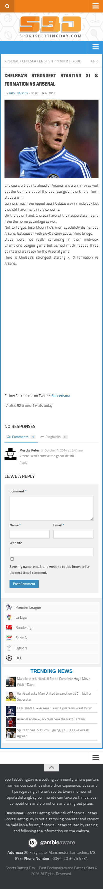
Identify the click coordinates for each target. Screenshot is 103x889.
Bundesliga (24, 627)
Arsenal (11, 61)
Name (15, 525)
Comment (18, 491)
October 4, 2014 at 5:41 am (63, 450)
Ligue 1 (21, 648)
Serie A (21, 638)
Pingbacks (56, 437)
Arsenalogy (18, 93)
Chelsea (29, 61)
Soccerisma (61, 396)
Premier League (28, 607)
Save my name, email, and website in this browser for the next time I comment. (50, 570)
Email (58, 525)
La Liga (21, 617)
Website (16, 543)
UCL (18, 658)
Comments (23, 437)
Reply (23, 462)
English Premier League (60, 61)
